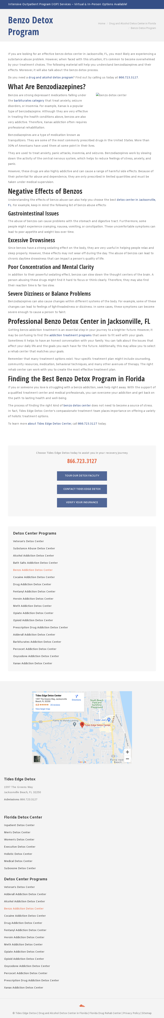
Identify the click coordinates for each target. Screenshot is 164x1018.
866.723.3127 (128, 78)
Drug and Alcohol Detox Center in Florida (63, 1013)
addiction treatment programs (70, 335)
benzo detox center (77, 406)
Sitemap (147, 1013)
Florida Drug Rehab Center (105, 1013)
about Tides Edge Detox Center (49, 424)
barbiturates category (29, 101)
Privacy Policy (131, 1013)
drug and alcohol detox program (51, 78)
